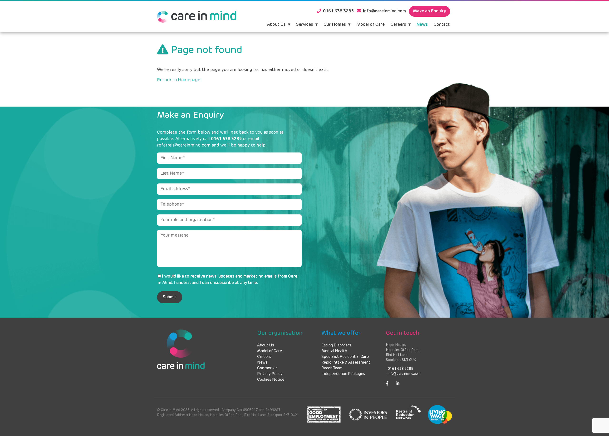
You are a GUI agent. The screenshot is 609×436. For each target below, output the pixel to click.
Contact (442, 24)
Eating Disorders (336, 345)
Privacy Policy (270, 374)
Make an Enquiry (429, 11)
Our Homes (335, 24)
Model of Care (370, 24)
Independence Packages (343, 374)
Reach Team (331, 368)
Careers (398, 24)
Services (304, 24)
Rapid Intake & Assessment (345, 363)
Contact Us (267, 368)
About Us (276, 24)
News (422, 24)
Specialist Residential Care (345, 357)
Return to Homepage (178, 80)
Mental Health (334, 351)
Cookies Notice (270, 380)
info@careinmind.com (404, 373)
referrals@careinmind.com (184, 145)
